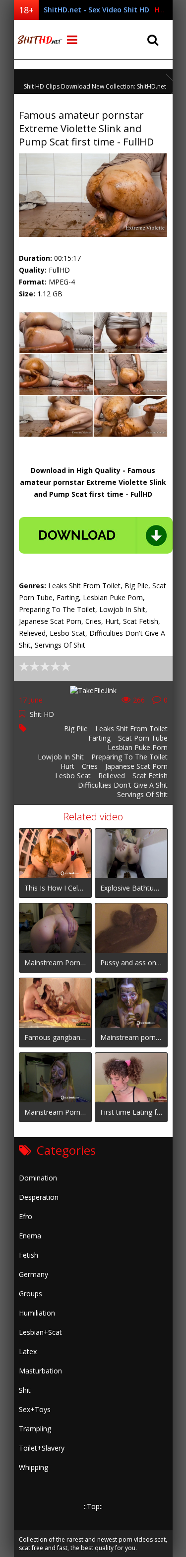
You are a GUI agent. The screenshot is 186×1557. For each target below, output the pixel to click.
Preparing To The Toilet (129, 756)
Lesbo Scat (73, 775)
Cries (90, 766)
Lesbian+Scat (40, 1332)
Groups (30, 1293)
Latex (28, 1351)
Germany (33, 1274)
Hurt (67, 766)
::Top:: (93, 1506)
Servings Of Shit (142, 794)
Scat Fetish (150, 775)
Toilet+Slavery (41, 1448)
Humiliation (37, 1313)
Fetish (28, 1255)
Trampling (35, 1428)
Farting (99, 738)
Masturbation (40, 1370)
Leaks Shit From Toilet (131, 728)
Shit (25, 1390)
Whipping (33, 1467)
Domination (38, 1177)
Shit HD (42, 714)
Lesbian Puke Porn (138, 747)
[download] (96, 535)
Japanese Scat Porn (136, 766)
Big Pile (76, 728)
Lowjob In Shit (61, 756)
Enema (30, 1235)
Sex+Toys (35, 1409)
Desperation (39, 1197)
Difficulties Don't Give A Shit (123, 785)
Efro (25, 1216)
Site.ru (38, 39)
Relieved (111, 775)
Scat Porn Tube (143, 738)
